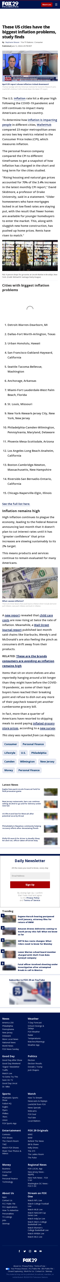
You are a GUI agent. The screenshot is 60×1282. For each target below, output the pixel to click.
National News (9, 1042)
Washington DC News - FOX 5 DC (38, 1184)
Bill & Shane (33, 1144)
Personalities (8, 1213)
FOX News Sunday (10, 1049)
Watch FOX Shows (10, 1147)
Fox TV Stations (27, 42)
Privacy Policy (33, 897)
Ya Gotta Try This (10, 1076)
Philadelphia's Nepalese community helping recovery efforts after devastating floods (21, 827)
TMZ (4, 1144)
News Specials (34, 1107)
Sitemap (6, 1223)
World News (7, 1045)
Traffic (5, 1070)
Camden (9, 761)
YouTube (32, 1117)
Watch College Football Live (38, 1204)
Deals (4, 1175)
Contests (6, 1134)
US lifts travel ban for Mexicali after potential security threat (18, 814)
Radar (30, 1035)
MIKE (30, 1134)
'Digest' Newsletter (10, 1066)
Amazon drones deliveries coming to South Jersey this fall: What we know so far (37, 931)
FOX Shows (7, 1137)
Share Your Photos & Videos (11, 1152)
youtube (35, 1251)
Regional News (37, 1164)
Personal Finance (33, 744)
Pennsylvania (8, 1029)
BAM (30, 1137)
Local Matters (34, 1121)
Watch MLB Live (35, 1209)
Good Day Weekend (11, 1063)
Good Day (8, 1056)
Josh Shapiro (33, 1070)
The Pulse (32, 1157)
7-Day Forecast (35, 1022)
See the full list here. (16, 504)
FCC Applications (9, 1207)
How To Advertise (10, 1210)
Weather (33, 1018)
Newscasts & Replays (37, 1101)
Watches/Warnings (36, 1041)
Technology (7, 1182)
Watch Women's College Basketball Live (38, 1228)
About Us (8, 1193)
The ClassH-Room (10, 1141)
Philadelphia (38, 752)
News (5, 1018)
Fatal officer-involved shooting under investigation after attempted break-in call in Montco (38, 967)
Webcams (32, 1111)
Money (8, 770)
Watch (32, 1093)
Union (5, 1120)
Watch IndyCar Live (36, 1218)
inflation (20, 98)
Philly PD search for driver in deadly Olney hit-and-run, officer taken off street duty (21, 839)
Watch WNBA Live (36, 1233)
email (40, 1251)
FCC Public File (8, 1203)
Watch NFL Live (35, 1200)
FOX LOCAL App (35, 1168)
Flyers (5, 1110)
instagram (30, 1251)
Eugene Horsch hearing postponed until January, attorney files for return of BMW (36, 919)
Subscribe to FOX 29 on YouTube (27, 980)
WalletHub (44, 125)
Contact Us (7, 1200)
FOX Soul (32, 1114)
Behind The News (36, 1141)
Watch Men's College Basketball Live (37, 1223)
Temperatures (34, 1038)
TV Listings (7, 1217)
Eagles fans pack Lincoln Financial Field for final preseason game (21, 790)
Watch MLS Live (35, 1236)
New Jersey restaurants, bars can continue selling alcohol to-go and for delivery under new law (21, 803)
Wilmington (27, 761)
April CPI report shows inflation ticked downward (25, 84)
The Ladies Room (36, 1154)
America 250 (8, 1022)
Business (6, 1168)
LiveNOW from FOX (37, 1104)
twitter (24, 1251)
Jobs (4, 1220)
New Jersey (47, 761)
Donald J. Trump (35, 1066)
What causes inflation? (13, 601)
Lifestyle (9, 752)
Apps (4, 1197)
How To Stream (35, 1097)
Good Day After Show (12, 1060)
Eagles (5, 1106)
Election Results (35, 1063)
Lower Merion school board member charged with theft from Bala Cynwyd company (37, 955)
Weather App (33, 1045)
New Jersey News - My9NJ (36, 1173)
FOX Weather (34, 1031)
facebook (19, 1251)
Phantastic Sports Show (10, 1098)
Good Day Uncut (9, 1083)
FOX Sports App (9, 1123)
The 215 (31, 1151)
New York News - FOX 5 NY (38, 1179)
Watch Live (46, 5)
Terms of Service (32, 900)
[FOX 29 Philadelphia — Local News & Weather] (10, 4)
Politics (32, 1056)
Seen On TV (7, 1080)
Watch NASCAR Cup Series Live (37, 1214)
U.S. (23, 752)
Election (31, 1060)
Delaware (6, 1036)
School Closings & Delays (36, 1027)
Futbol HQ (6, 1103)
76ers (4, 1116)
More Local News (10, 1039)
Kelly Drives (33, 1147)
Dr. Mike (6, 1086)
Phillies (5, 1113)
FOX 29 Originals (38, 1130)
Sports (6, 1093)
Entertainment (11, 1130)
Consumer (39, 42)
